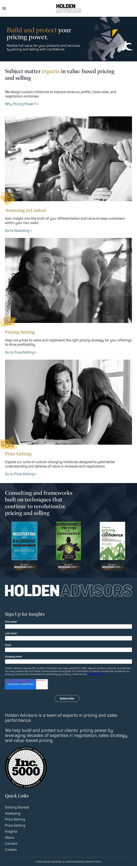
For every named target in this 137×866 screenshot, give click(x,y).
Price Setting (15, 819)
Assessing (12, 813)
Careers (11, 850)
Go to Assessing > (18, 231)
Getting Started (17, 807)
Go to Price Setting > (21, 352)
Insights (11, 831)
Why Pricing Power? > (21, 104)
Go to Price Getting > (21, 474)
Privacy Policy (95, 674)
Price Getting (15, 825)
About (9, 837)
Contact (11, 844)
